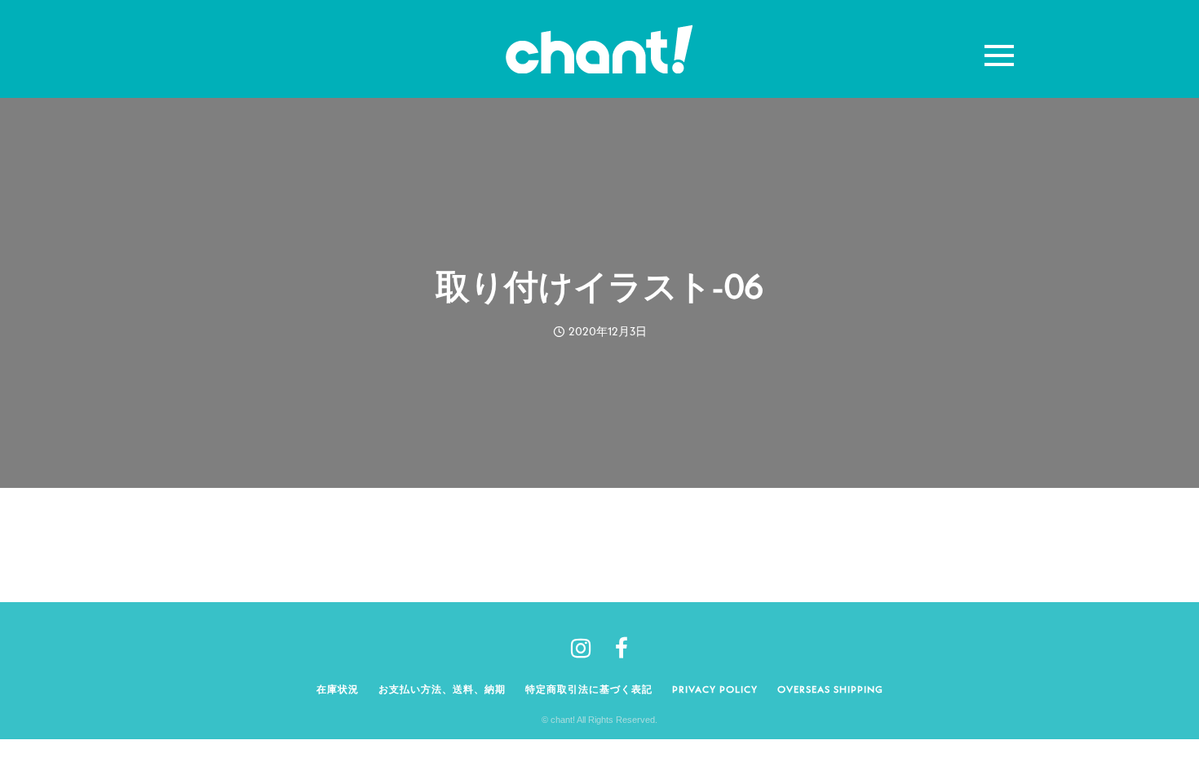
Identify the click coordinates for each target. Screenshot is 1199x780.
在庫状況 (337, 689)
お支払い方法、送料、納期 (442, 689)
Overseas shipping (830, 689)
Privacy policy (715, 689)
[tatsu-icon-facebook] (621, 647)
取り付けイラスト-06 (599, 286)
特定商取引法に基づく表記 (589, 689)
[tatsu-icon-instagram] (587, 647)
